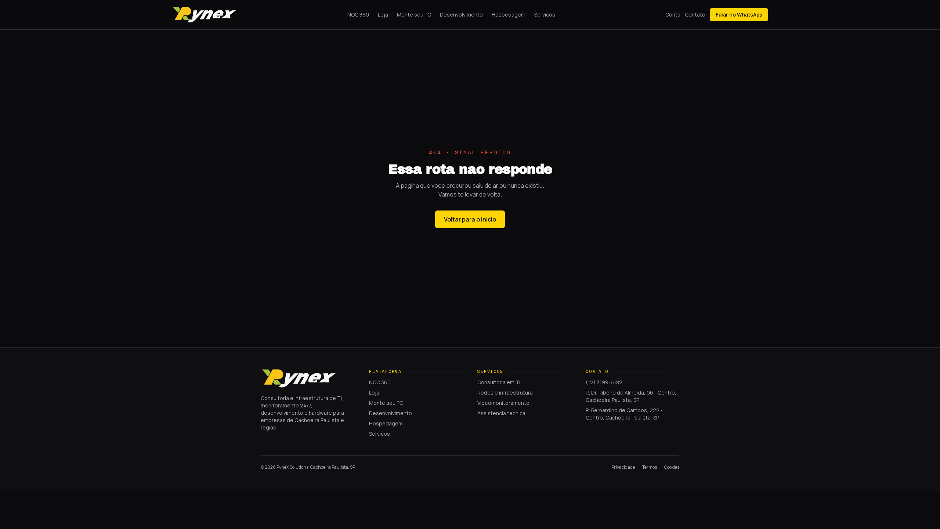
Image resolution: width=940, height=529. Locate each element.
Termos (649, 467)
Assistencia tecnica (501, 413)
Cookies (671, 467)
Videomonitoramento (503, 402)
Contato (695, 14)
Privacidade (623, 467)
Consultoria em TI (498, 382)
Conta (672, 14)
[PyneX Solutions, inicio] (204, 15)
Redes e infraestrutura (505, 392)
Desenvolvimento (461, 14)
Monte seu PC (414, 14)
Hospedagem (508, 14)
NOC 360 (358, 14)
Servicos (544, 14)
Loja (383, 14)
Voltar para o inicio (470, 219)
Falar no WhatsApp (739, 14)
